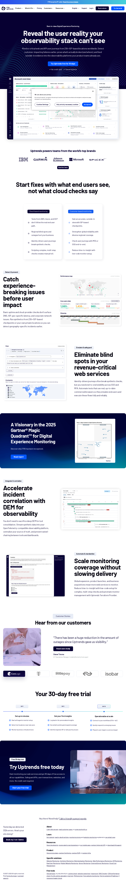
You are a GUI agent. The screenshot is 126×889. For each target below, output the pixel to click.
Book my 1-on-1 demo (15, 840)
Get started (50, 837)
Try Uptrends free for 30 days (63, 64)
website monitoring (90, 837)
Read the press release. (70, 2)
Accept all (87, 104)
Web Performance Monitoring (102, 861)
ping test (70, 876)
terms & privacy (12, 876)
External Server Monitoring (100, 863)
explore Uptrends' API (98, 845)
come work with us (81, 829)
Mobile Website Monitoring (69, 863)
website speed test (84, 873)
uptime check (72, 873)
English (74, 8)
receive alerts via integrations (68, 845)
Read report (19, 457)
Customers (48, 8)
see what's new (110, 837)
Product (18, 8)
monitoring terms (75, 837)
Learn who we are (52, 829)
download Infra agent (114, 845)
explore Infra (86, 853)
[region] (64, 99)
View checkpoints (52, 845)
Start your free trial (20, 788)
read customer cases (65, 829)
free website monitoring (91, 876)
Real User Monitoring (53, 863)
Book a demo (102, 8)
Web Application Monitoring (83, 861)
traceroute (94, 873)
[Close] (93, 91)
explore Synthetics (65, 853)
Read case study (63, 649)
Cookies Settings (42, 104)
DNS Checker (103, 873)
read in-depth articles (62, 837)
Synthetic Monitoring (67, 861)
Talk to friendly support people (72, 819)
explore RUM (76, 853)
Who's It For (29, 8)
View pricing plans (52, 853)
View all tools (51, 873)
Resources (59, 8)
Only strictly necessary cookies (67, 104)
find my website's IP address (109, 876)
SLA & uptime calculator (59, 876)
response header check (54, 878)
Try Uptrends (118, 8)
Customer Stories (63, 616)
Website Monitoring (53, 861)
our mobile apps (85, 845)
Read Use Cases (63, 167)
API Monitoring (117, 861)
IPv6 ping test (78, 876)
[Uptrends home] (7, 8)
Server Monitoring (84, 863)
